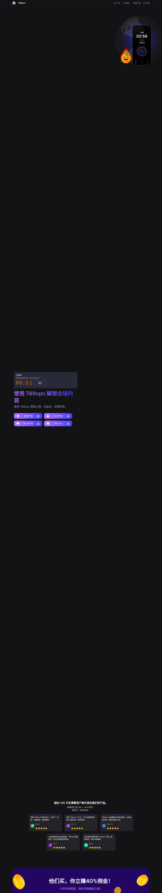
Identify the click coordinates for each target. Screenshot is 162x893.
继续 (40, 383)
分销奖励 (126, 3)
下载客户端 (136, 3)
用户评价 (117, 3)
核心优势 (146, 3)
